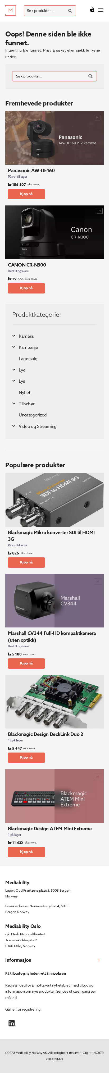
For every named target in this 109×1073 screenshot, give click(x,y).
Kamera (26, 336)
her (13, 1009)
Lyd (22, 370)
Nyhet (24, 392)
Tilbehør (26, 404)
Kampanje (28, 347)
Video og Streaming (38, 426)
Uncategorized (33, 415)
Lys (22, 381)
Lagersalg (28, 359)
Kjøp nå (26, 194)
